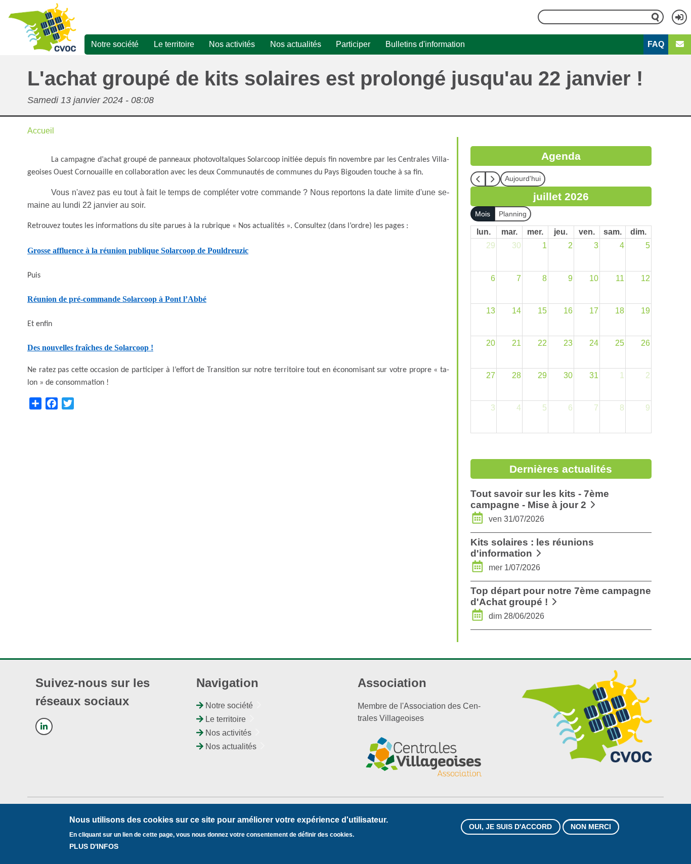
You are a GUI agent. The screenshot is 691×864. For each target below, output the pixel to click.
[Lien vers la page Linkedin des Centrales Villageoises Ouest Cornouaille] (44, 726)
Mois (482, 214)
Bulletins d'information (425, 44)
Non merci (591, 827)
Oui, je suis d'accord (510, 827)
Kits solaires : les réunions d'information (532, 548)
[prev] (478, 179)
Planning (513, 214)
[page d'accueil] (42, 27)
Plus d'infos (93, 846)
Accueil (40, 130)
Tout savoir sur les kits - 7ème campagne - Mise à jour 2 (539, 499)
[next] (492, 179)
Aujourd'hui (523, 178)
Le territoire (174, 44)
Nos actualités (295, 44)
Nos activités (232, 44)
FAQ (655, 44)
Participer (353, 44)
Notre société (115, 44)
